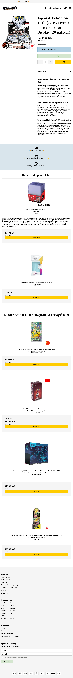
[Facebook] (1, 594)
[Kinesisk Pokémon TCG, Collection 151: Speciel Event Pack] (36, 332)
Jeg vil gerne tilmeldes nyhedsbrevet (20, 657)
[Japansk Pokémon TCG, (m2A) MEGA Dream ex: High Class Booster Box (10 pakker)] (36, 518)
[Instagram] (6, 594)
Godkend (7, 662)
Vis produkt (36, 238)
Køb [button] (63, 62)
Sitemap (4, 590)
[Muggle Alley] (10, 8)
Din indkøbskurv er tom (57, 8)
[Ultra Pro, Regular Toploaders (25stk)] (36, 192)
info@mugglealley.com (13, 585)
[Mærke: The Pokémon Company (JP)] (42, 44)
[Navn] (36, 650)
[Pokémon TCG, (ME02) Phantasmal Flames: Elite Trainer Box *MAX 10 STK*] (36, 453)
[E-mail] (36, 654)
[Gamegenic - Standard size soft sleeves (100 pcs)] (36, 265)
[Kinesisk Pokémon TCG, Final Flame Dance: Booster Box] (36, 392)
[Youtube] (4, 594)
